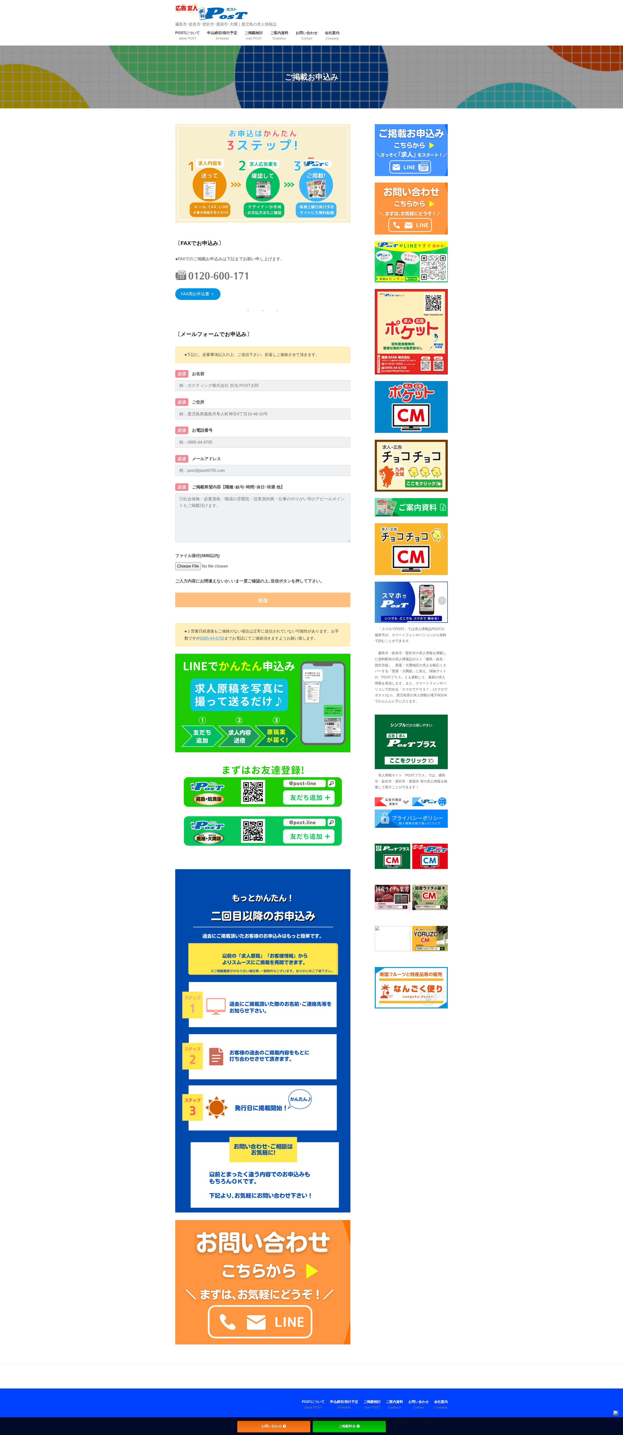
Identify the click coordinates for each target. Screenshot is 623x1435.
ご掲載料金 (347, 1426)
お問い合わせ (271, 1426)
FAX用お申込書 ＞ (198, 294)
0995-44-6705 (212, 638)
